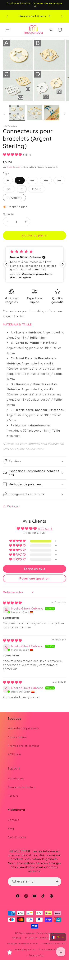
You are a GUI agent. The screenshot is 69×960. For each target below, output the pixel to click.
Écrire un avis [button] (34, 569)
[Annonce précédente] (7, 16)
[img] (12, 603)
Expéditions (16, 778)
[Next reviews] (62, 264)
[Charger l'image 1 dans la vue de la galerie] (17, 112)
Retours (13, 795)
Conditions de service (53, 943)
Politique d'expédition (23, 949)
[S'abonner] (57, 881)
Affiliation (14, 754)
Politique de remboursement (41, 937)
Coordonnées (36, 955)
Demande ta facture (22, 787)
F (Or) (38, 189)
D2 (11, 189)
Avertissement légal (50, 949)
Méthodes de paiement (23, 728)
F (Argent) (14, 197)
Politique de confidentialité (22, 943)
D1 (61, 181)
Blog (11, 828)
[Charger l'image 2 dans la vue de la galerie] (34, 112)
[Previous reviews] (6, 264)
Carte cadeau (17, 737)
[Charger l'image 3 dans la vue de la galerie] (51, 112)
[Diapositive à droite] (65, 113)
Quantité (8, 214)
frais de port (13, 167)
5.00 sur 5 (45, 529)
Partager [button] (13, 506)
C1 (34, 181)
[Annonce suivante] (62, 16)
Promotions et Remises (23, 745)
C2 (48, 181)
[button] (7, 29)
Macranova (30, 933)
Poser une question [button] (34, 578)
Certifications (17, 837)
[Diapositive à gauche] (4, 113)
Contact (13, 819)
